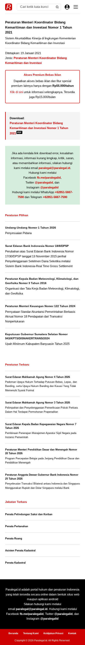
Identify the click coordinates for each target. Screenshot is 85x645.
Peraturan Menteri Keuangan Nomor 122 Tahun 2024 (40, 306)
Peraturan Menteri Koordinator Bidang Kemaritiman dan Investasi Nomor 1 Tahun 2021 (39, 128)
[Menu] (76, 7)
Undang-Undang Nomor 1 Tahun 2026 (30, 227)
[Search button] (57, 7)
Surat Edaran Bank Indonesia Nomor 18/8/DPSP (37, 245)
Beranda (13, 633)
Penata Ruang (13, 538)
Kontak (72, 633)
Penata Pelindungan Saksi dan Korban (28, 514)
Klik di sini (16, 92)
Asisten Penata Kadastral (20, 550)
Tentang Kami (31, 633)
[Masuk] (67, 7)
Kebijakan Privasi (53, 633)
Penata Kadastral (15, 562)
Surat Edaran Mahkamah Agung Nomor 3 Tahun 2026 (37, 402)
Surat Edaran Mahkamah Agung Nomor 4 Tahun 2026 (37, 377)
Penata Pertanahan (16, 526)
